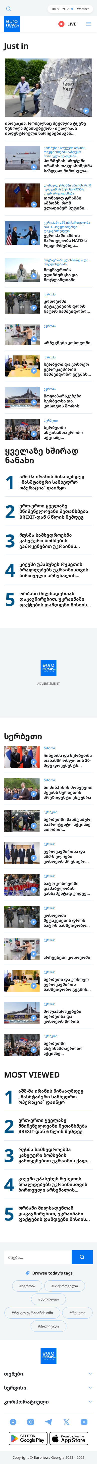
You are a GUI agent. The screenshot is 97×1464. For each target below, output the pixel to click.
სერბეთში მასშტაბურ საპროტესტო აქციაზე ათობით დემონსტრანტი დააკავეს (67, 824)
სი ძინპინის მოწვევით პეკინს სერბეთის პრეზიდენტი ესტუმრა (68, 792)
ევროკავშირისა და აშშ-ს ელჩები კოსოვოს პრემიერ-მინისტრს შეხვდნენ (65, 856)
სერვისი (15, 1387)
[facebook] (13, 1422)
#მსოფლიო (48, 1299)
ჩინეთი (49, 748)
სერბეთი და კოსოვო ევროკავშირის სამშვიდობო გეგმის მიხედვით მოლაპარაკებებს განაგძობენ (66, 369)
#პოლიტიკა (48, 1326)
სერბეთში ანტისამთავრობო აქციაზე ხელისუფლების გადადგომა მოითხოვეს (63, 432)
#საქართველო (64, 1286)
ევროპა (50, 294)
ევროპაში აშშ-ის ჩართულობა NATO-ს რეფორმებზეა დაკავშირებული (67, 227)
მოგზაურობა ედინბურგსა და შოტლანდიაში (66, 262)
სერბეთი (51, 421)
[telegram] (48, 1422)
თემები (13, 1373)
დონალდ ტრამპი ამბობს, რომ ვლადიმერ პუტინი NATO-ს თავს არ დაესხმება (67, 189)
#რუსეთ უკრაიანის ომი (32, 1312)
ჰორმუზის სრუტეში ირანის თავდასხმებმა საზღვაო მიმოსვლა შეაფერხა (64, 152)
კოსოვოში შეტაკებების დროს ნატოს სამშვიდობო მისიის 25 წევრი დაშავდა (65, 306)
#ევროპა (27, 1286)
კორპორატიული (26, 1401)
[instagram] (31, 1422)
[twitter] (66, 1422)
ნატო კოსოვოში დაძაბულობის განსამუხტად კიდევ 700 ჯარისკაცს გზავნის (68, 888)
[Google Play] (28, 1438)
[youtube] (84, 1422)
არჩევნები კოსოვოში (67, 342)
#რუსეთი (77, 1312)
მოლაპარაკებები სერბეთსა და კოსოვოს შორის (63, 400)
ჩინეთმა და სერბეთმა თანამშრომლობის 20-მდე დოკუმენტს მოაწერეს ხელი (68, 760)
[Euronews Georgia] (12, 24)
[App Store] (68, 1438)
